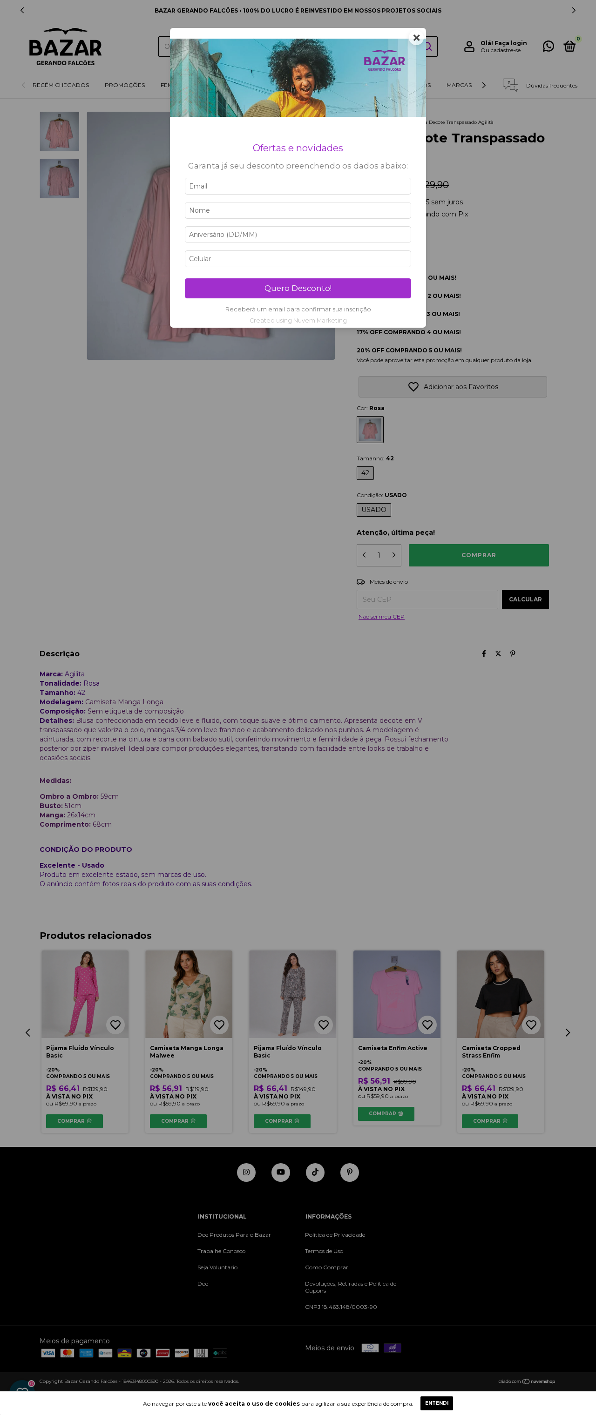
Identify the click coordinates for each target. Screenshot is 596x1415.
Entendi (436, 1403)
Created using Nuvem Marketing (298, 320)
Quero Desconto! (298, 288)
